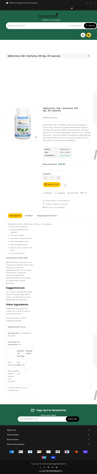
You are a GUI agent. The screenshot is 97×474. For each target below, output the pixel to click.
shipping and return (47, 215)
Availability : (50, 155)
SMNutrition (65, 149)
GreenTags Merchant (56, 464)
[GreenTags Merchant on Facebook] (44, 467)
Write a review (51, 118)
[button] (65, 184)
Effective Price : (50, 165)
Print (84, 193)
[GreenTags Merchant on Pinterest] (48, 467)
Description (15, 215)
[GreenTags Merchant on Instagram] (52, 467)
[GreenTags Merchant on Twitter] (40, 467)
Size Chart (73, 193)
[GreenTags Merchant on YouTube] (56, 467)
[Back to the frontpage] (88, 56)
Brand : (48, 149)
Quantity (47, 174)
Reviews (29, 215)
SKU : (47, 152)
